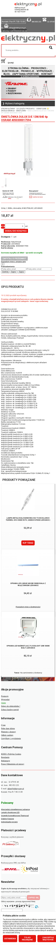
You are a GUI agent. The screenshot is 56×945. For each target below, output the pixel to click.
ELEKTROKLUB (10, 71)
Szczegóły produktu (25, 109)
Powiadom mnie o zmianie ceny (13, 262)
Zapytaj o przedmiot (14, 258)
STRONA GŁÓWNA (18, 68)
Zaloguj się (7, 30)
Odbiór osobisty (7, 735)
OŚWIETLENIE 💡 (42, 109)
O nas (3, 725)
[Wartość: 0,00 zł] (4, 63)
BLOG (7, 73)
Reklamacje (5, 761)
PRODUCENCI (38, 68)
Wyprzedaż (5, 699)
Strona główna (8, 109)
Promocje (4, 696)
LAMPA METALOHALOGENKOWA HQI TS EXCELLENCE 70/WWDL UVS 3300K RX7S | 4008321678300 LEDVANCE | (28, 519)
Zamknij (5, 272)
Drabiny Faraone (7, 819)
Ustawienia (10, 938)
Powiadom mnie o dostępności (28, 607)
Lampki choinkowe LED (10, 812)
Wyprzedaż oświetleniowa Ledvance (15, 809)
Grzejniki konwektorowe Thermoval (15, 816)
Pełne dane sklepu (8, 728)
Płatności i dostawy (8, 732)
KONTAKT (47, 73)
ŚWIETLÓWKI (21, 111)
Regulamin (5, 757)
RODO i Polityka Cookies (11, 754)
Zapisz (13, 272)
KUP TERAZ (28, 543)
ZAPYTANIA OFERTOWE (25, 73)
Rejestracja (20, 30)
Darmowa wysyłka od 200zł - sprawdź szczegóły (21, 253)
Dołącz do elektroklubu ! (10, 706)
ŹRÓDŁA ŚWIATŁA (7, 111)
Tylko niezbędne (27, 938)
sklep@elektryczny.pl (15, 789)
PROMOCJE (27, 71)
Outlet (3, 703)
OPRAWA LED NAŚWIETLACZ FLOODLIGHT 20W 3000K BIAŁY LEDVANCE (28, 647)
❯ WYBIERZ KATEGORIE (30, 76)
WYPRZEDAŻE (44, 71)
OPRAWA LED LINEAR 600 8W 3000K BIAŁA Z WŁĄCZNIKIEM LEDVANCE (28, 584)
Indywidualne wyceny (9, 822)
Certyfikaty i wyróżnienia (11, 738)
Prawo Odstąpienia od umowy (12, 764)
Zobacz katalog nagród (10, 710)
